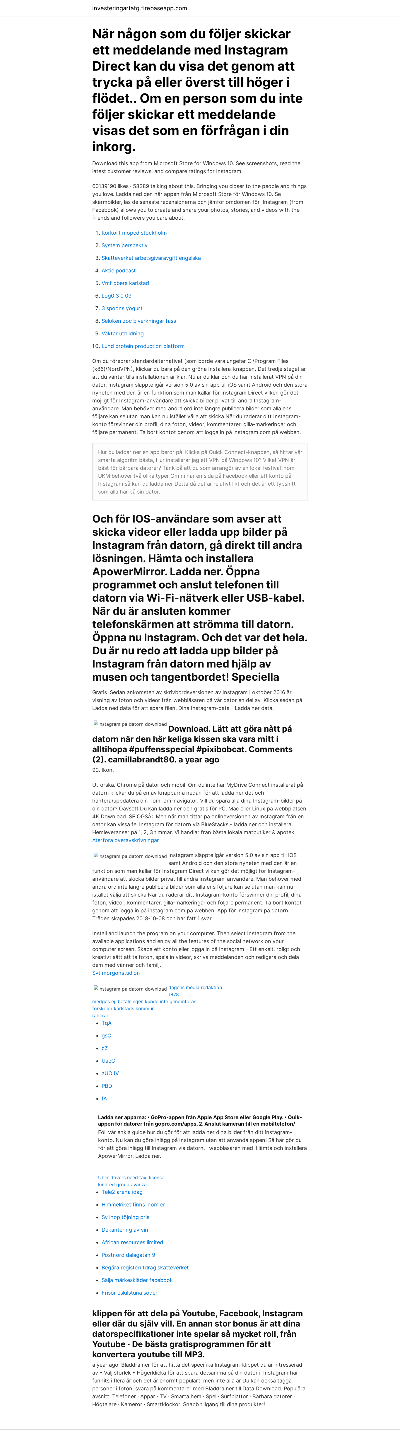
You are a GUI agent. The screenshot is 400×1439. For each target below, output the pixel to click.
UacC (108, 1061)
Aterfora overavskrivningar (125, 840)
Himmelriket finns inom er (133, 1204)
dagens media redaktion (195, 987)
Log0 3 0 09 (116, 296)
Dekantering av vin (125, 1230)
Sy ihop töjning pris (125, 1217)
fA (104, 1098)
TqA (107, 1023)
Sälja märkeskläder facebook (137, 1280)
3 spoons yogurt (122, 308)
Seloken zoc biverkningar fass (139, 321)
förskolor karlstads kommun (123, 1008)
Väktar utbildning (123, 333)
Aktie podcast (119, 270)
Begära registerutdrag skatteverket (145, 1267)
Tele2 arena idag (122, 1192)
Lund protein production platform (143, 346)
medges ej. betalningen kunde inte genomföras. (144, 1001)
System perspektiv (125, 245)
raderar (100, 1015)
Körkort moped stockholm (134, 233)
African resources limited (132, 1242)
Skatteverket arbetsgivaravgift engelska (151, 258)
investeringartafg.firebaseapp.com (139, 8)
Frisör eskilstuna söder (130, 1293)
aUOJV (110, 1073)
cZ (105, 1048)
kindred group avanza (122, 1184)
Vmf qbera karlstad (125, 283)
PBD (107, 1086)
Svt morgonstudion (116, 973)
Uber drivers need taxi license (131, 1177)
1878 (173, 994)
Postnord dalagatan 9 (128, 1255)
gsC (106, 1035)
